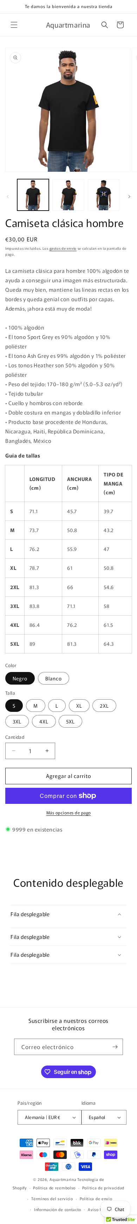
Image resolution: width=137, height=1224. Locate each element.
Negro (20, 678)
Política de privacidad (103, 1187)
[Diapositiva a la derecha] (129, 196)
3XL (17, 721)
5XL (70, 721)
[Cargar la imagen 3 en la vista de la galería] (68, 195)
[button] (14, 25)
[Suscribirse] (115, 1047)
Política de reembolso (54, 1187)
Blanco (53, 678)
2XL (104, 705)
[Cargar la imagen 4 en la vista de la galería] (103, 195)
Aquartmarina (63, 1179)
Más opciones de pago (68, 812)
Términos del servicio (52, 1198)
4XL (43, 721)
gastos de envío (63, 248)
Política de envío (96, 1198)
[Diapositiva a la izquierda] (7, 196)
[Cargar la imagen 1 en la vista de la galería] (33, 195)
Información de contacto (57, 1209)
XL (79, 705)
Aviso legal (99, 1209)
